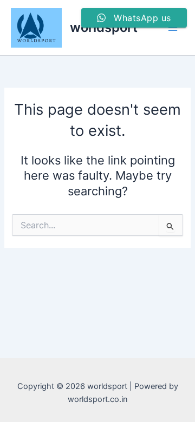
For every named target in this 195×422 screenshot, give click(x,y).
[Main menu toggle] (172, 27)
